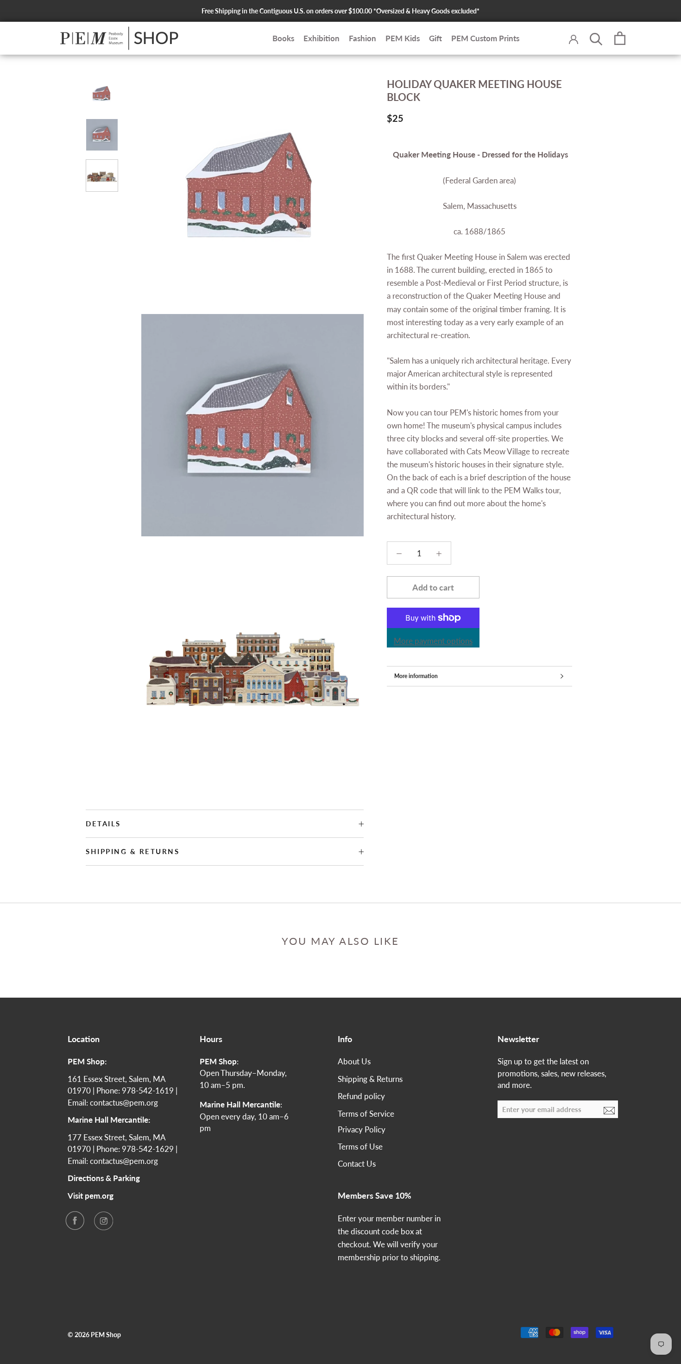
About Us (354, 1061)
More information (416, 676)
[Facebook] (74, 1220)
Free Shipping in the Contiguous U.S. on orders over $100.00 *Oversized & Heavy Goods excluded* (340, 11)
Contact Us (357, 1164)
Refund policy (361, 1096)
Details (103, 823)
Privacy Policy (361, 1129)
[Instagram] (103, 1220)
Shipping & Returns (132, 851)
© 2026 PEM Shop (94, 1335)
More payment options (433, 641)
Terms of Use (360, 1146)
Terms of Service (366, 1114)
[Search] (596, 38)
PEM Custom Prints (485, 38)
